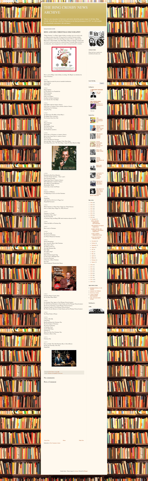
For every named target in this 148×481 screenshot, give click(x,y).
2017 (91, 267)
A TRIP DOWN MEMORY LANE (96, 90)
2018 (91, 264)
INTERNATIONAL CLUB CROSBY (96, 288)
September (94, 245)
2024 (91, 206)
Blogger (86, 471)
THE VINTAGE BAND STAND (95, 298)
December (94, 219)
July (93, 249)
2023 (91, 209)
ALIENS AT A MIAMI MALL (100, 104)
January (93, 262)
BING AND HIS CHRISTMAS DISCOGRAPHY (95, 222)
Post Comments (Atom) (55, 443)
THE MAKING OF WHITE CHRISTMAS (97, 226)
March (93, 258)
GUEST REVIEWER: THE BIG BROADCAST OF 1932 (99, 144)
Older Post (81, 440)
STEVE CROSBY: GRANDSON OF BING (100, 159)
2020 (91, 215)
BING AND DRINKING (99, 166)
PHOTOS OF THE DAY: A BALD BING (99, 183)
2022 (91, 211)
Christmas (50, 373)
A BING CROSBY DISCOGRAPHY (94, 295)
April (93, 255)
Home (64, 440)
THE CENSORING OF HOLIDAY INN (99, 120)
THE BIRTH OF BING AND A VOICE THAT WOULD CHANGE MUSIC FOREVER (97, 192)
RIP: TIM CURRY (99, 93)
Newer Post (46, 440)
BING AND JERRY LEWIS (99, 150)
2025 (91, 204)
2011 (91, 279)
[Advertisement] (64, 427)
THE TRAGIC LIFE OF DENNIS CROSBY (99, 136)
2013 (91, 275)
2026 (91, 202)
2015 (91, 271)
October (93, 243)
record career (60, 373)
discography (54, 373)
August (93, 247)
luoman (76, 471)
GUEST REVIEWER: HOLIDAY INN (96, 237)
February (94, 260)
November (94, 241)
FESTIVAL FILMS (94, 293)
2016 (91, 269)
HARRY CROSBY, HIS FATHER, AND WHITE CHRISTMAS (97, 230)
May (93, 253)
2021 (91, 213)
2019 (91, 217)
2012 (91, 277)
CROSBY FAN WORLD (95, 291)
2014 (91, 273)
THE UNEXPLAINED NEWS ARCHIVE (95, 102)
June (93, 251)
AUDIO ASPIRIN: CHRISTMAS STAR (96, 234)
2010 (91, 281)
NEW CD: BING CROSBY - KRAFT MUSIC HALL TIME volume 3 (100, 128)
